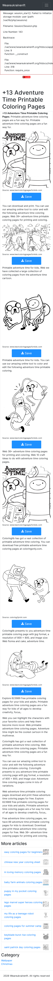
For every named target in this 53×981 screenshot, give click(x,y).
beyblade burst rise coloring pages (20, 936)
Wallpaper (6, 960)
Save (28, 196)
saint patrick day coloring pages (22, 947)
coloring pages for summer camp (22, 925)
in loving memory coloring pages (22, 872)
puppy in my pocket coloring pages (20, 893)
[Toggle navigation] (46, 5)
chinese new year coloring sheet (22, 862)
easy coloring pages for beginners (23, 852)
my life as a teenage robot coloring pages (19, 915)
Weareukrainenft (13, 5)
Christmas (6, 963)
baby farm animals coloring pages (23, 882)
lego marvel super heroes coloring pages (23, 904)
